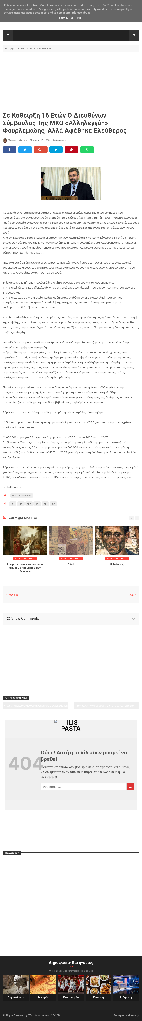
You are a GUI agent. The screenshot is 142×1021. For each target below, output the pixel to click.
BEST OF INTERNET (41, 48)
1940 (71, 564)
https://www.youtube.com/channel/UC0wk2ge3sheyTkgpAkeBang (36, 707)
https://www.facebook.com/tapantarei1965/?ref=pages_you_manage (106, 707)
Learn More (66, 18)
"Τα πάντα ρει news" (40, 1015)
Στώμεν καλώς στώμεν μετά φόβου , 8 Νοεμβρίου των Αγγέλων (25, 568)
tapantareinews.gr (128, 1015)
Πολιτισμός (71, 997)
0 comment (61, 140)
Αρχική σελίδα (17, 48)
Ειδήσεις (126, 997)
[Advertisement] (71, 82)
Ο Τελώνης (117, 564)
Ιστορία (43, 997)
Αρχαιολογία (15, 997)
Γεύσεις (98, 997)
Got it (81, 18)
